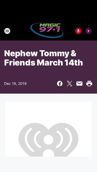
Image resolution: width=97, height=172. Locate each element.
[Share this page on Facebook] (59, 83)
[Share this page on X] (69, 83)
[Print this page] (89, 83)
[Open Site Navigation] (7, 31)
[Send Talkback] (78, 31)
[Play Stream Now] (88, 31)
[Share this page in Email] (79, 83)
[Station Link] (47, 31)
